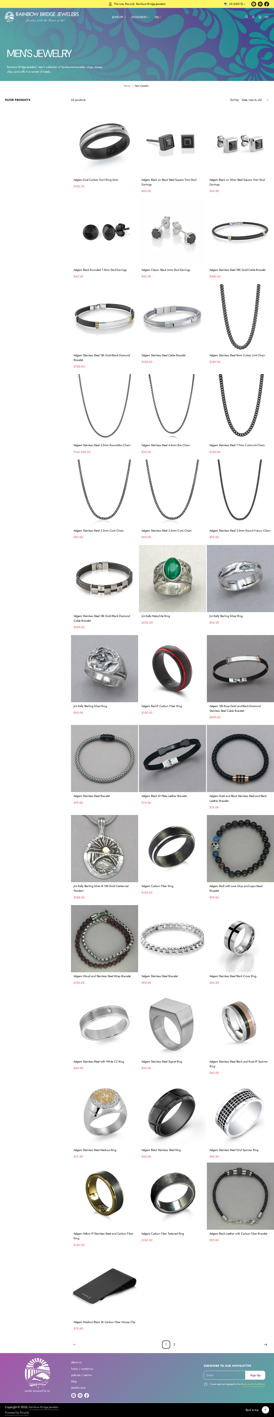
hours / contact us (82, 1369)
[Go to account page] (253, 17)
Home (127, 86)
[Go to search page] (247, 17)
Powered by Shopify (17, 1413)
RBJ (157, 17)
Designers (139, 17)
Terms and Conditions (253, 1384)
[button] (247, 17)
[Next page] (265, 1344)
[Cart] (260, 17)
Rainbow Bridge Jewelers (43, 1407)
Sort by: (234, 100)
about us (76, 1362)
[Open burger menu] (266, 17)
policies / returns (81, 1375)
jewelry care (78, 1388)
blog (73, 1381)
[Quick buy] (132, 170)
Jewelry (117, 17)
